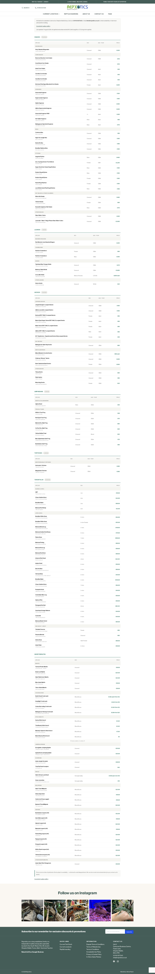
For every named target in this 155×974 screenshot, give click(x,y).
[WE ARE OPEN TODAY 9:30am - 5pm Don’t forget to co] (55, 910)
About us (86, 14)
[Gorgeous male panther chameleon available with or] (122, 910)
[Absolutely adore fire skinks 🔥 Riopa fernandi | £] (77, 910)
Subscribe (129, 932)
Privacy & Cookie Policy (93, 954)
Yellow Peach (129, 972)
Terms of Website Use (93, 947)
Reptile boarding (71, 14)
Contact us (99, 14)
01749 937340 (41, 8)
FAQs (110, 14)
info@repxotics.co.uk (120, 957)
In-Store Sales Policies (93, 957)
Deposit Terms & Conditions (95, 944)
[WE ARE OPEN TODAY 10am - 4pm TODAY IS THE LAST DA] (32, 910)
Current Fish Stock (66, 944)
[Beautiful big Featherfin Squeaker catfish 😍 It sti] (100, 910)
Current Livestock (50, 14)
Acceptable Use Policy (93, 952)
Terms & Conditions (92, 949)
